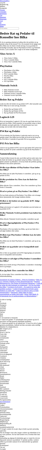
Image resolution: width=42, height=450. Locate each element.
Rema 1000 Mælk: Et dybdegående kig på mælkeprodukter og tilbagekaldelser (19, 295)
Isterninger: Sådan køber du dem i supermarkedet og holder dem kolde (16, 293)
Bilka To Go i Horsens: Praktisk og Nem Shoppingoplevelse (21, 280)
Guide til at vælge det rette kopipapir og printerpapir (21, 284)
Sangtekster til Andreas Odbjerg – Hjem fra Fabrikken (17, 280)
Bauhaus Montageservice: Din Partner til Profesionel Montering (20, 282)
